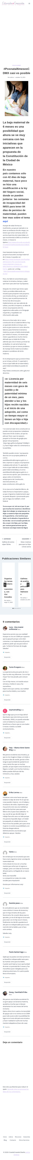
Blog (5, 1140)
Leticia (12, 77)
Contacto (13, 1140)
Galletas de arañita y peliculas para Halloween (24, 586)
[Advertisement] (16, 26)
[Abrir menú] (29, 3)
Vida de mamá (16, 65)
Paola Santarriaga (16, 952)
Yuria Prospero (15, 667)
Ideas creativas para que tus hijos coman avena (25, 543)
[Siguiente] (28, 585)
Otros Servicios (24, 1140)
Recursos (18, 1137)
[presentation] (8, 569)
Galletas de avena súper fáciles (8, 541)
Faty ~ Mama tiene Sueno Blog (19, 749)
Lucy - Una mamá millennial (16, 628)
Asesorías (26, 1137)
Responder (7, 657)
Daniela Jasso (14, 903)
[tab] (14, 608)
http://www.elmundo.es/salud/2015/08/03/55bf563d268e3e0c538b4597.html (16, 244)
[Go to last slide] (5, 585)
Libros (11, 1137)
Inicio (5, 1137)
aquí (6, 221)
